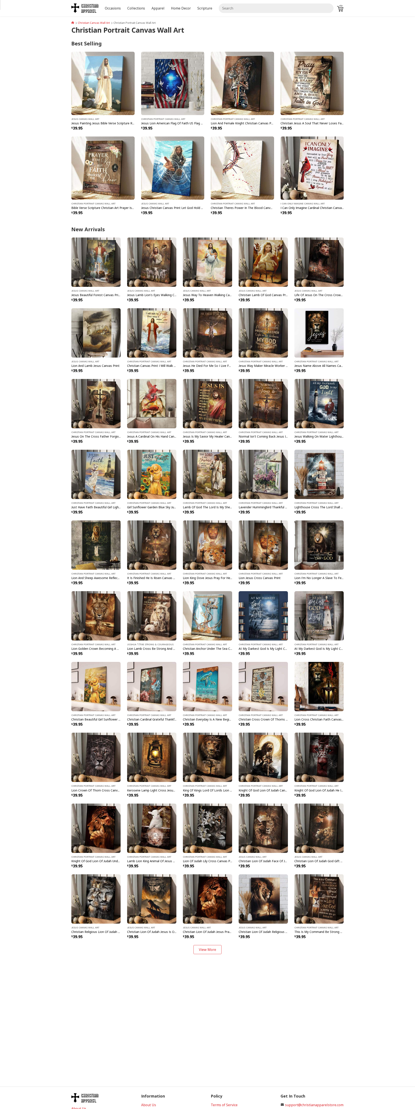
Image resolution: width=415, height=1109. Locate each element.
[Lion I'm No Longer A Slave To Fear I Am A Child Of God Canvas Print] (319, 544)
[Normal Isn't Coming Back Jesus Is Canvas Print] (263, 403)
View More (207, 949)
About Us (148, 1105)
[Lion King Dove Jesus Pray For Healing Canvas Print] (207, 544)
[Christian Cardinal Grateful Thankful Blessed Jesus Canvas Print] (151, 686)
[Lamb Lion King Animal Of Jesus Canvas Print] (151, 827)
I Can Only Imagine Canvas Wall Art (303, 203)
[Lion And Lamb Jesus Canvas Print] (96, 332)
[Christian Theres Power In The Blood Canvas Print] (242, 167)
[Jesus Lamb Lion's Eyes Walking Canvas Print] (151, 261)
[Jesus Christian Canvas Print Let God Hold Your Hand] (172, 167)
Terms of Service (224, 1105)
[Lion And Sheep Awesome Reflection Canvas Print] (96, 544)
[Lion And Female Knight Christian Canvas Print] (242, 83)
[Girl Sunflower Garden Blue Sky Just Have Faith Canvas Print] (151, 474)
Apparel (158, 8)
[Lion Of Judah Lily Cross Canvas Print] (207, 827)
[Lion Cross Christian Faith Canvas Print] (319, 686)
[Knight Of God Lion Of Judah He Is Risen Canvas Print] (319, 757)
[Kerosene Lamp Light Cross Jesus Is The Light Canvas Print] (151, 757)
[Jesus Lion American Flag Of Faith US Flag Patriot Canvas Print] (172, 83)
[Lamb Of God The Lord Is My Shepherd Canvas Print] (207, 474)
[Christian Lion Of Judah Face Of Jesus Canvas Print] (263, 827)
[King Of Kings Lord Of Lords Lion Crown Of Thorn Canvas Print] (207, 757)
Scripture (204, 8)
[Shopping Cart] (340, 8)
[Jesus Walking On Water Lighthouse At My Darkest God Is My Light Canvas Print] (319, 403)
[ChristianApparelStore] (72, 23)
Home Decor (181, 8)
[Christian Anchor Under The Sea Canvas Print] (207, 615)
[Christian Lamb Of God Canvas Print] (263, 261)
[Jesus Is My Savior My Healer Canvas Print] (207, 403)
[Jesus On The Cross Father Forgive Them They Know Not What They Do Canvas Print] (96, 403)
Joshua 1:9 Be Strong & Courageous (150, 644)
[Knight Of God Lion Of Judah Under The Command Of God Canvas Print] (96, 827)
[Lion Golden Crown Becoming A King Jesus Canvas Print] (96, 615)
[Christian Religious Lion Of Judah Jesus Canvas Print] (96, 898)
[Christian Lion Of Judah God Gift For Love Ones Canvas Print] (319, 827)
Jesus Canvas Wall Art (85, 118)
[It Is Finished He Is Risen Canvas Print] (151, 544)
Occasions (113, 8)
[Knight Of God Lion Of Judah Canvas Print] (263, 757)
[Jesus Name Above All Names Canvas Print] (319, 332)
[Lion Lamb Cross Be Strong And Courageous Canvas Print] (151, 615)
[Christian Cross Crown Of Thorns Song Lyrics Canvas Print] (263, 686)
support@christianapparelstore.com (314, 1105)
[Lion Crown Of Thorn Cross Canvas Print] (96, 757)
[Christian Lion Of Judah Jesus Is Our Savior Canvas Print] (151, 898)
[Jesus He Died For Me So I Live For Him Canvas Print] (207, 332)
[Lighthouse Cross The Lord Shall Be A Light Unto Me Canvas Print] (319, 474)
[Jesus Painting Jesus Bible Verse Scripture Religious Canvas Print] (103, 83)
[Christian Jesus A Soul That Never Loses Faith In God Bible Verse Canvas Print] (312, 83)
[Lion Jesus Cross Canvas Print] (263, 544)
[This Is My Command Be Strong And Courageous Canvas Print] (319, 898)
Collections (136, 8)
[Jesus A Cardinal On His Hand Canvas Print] (151, 403)
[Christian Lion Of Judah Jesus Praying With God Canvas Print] (207, 898)
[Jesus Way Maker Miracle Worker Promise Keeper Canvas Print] (263, 332)
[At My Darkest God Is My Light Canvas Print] (319, 615)
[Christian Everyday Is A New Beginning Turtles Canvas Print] (207, 686)
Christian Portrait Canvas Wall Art (163, 118)
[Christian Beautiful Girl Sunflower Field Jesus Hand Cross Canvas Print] (96, 686)
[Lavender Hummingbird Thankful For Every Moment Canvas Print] (263, 474)
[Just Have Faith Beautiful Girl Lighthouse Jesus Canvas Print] (96, 474)
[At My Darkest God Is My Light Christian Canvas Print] (263, 615)
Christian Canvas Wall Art (94, 23)
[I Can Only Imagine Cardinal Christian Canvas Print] (312, 167)
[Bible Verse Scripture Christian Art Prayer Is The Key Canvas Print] (103, 167)
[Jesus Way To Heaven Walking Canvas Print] (207, 261)
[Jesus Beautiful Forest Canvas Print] (96, 261)
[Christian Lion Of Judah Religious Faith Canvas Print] (263, 898)
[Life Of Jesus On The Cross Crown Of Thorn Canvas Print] (319, 261)
